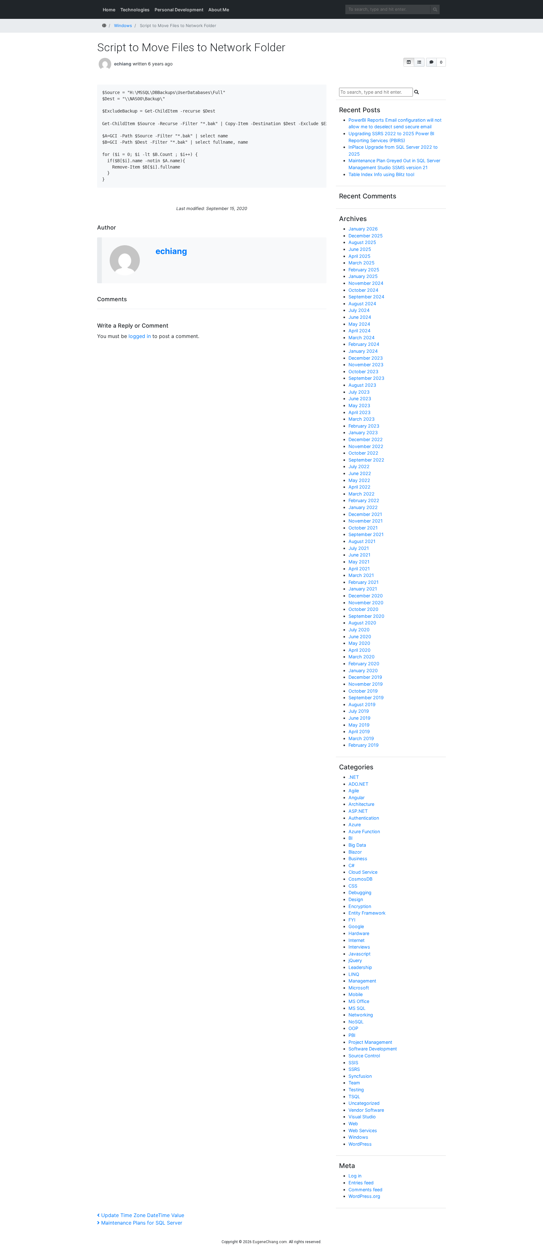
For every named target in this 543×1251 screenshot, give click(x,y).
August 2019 (362, 704)
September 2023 (366, 378)
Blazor (355, 852)
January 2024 (363, 351)
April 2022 (359, 487)
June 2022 (359, 473)
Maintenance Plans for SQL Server (141, 1223)
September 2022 (366, 459)
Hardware (358, 933)
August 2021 (362, 541)
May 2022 (359, 480)
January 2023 (363, 432)
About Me (218, 9)
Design (355, 899)
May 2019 (359, 725)
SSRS (354, 1069)
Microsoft (358, 987)
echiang (122, 63)
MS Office (358, 1001)
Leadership (360, 967)
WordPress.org (364, 1196)
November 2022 (365, 446)
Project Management (370, 1042)
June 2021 (359, 554)
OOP (353, 1028)
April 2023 (359, 412)
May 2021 (359, 561)
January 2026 (363, 228)
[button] (408, 62)
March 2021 (361, 575)
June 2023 (359, 398)
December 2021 (365, 514)
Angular (356, 797)
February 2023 (363, 426)
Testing (356, 1089)
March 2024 (361, 337)
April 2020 (359, 650)
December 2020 (365, 595)
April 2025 (359, 256)
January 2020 (363, 670)
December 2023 (365, 358)
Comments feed (365, 1189)
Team (354, 1082)
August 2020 (362, 622)
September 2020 (366, 616)
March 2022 (361, 493)
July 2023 (359, 392)
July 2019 (358, 711)
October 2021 (363, 527)
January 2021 (362, 588)
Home (109, 9)
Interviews (359, 946)
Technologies (135, 9)
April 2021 (359, 568)
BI (350, 838)
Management (362, 980)
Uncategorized (364, 1103)
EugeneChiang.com (270, 1242)
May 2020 (359, 643)
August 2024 (362, 303)
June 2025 (359, 249)
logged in (140, 336)
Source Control (364, 1055)
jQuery (355, 960)
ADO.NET (358, 784)
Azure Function (364, 831)
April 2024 (359, 330)
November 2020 (365, 602)
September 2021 (366, 534)
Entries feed (361, 1182)
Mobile (355, 994)
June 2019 (359, 718)
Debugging (359, 892)
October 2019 (363, 691)
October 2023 (363, 371)
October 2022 (363, 453)
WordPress (360, 1144)
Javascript (359, 953)
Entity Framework (367, 913)
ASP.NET (358, 811)
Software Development (372, 1048)
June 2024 (359, 317)
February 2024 (363, 344)
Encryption (359, 906)
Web (353, 1123)
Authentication (363, 818)
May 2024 (359, 324)
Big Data (357, 845)
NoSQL (356, 1021)
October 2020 (363, 609)
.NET (353, 777)
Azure (354, 824)
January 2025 (363, 276)
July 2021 (358, 548)
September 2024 (366, 296)
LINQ (353, 974)
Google (356, 926)
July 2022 (359, 466)
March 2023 (361, 419)
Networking (360, 1014)
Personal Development (179, 9)
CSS (352, 885)
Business (357, 858)
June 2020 (359, 636)
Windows (358, 1137)
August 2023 (362, 385)
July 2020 (359, 629)
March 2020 (361, 656)
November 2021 (365, 520)
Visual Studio (362, 1116)
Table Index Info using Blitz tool (381, 174)
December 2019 (365, 677)
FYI (351, 919)
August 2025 (362, 242)
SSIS (353, 1062)
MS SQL (356, 1008)
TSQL (354, 1096)
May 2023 (359, 405)
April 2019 (359, 731)
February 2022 (363, 500)
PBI (351, 1035)
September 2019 (366, 697)
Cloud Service (362, 872)
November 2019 (365, 684)
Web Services (362, 1130)
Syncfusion (360, 1076)
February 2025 (363, 269)
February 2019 (363, 745)
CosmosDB (360, 879)
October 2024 (363, 290)
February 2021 (363, 582)
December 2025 (365, 235)
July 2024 (359, 310)
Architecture (361, 804)
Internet (356, 940)
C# (351, 865)
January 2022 (363, 507)
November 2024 (365, 283)
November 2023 (365, 364)
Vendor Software (366, 1110)
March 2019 (361, 738)
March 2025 (361, 262)
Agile (353, 790)
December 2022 (365, 439)
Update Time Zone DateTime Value (142, 1215)
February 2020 (363, 663)
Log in (354, 1175)
